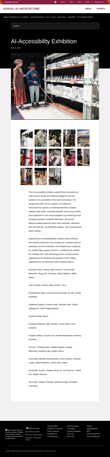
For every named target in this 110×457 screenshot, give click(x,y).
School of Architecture (38, 17)
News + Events (51, 17)
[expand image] (26, 138)
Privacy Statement (53, 431)
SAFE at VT (71, 436)
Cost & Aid (70, 434)
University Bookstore (93, 434)
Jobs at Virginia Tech (93, 436)
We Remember (53, 436)
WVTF (89, 431)
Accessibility (71, 428)
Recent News (62, 17)
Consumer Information (74, 431)
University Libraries (73, 426)
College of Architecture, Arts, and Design (16, 17)
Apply (63, 2)
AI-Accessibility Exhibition (85, 17)
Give (79, 2)
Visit (71, 2)
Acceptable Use (52, 434)
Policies (89, 426)
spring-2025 (72, 17)
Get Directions (33, 432)
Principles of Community (55, 428)
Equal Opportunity (92, 428)
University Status (52, 426)
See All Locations (34, 435)
